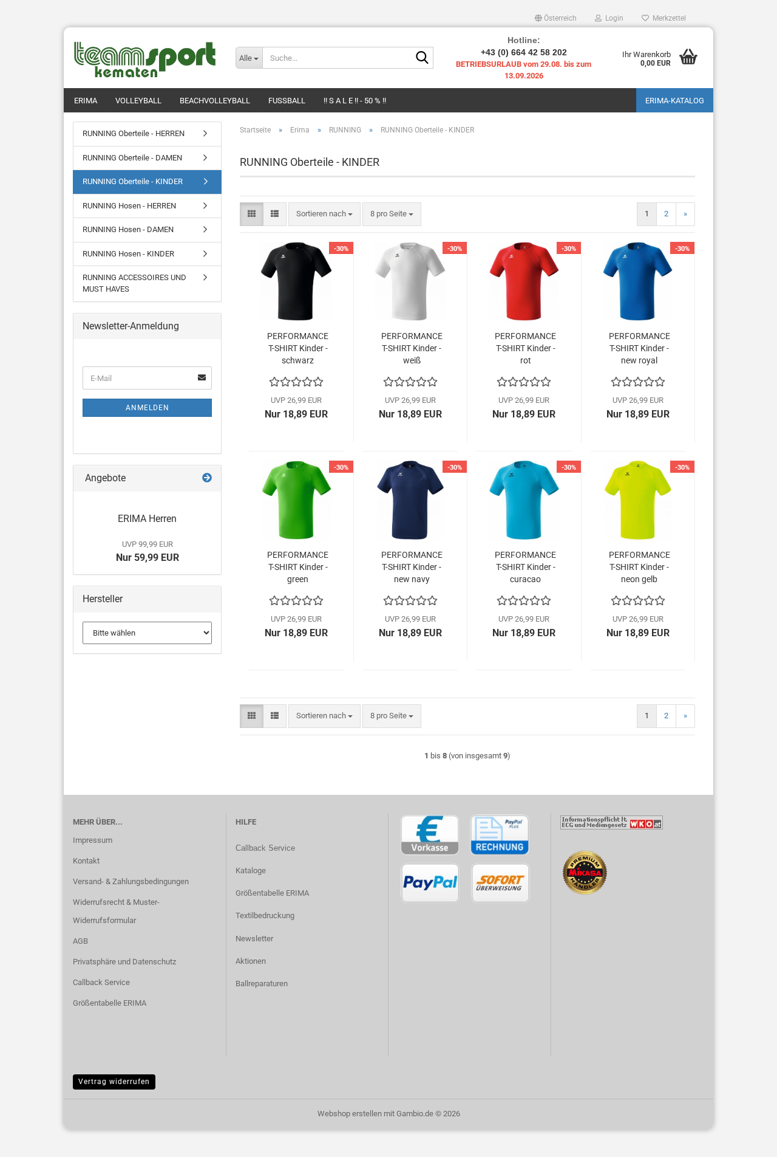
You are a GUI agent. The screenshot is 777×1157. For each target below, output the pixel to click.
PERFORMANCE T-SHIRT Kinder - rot (525, 348)
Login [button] (612, 18)
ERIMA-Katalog (674, 100)
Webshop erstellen (349, 1113)
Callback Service (101, 982)
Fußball (286, 100)
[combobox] (324, 214)
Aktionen (251, 961)
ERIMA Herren (147, 518)
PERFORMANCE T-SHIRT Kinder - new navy (412, 567)
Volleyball (138, 100)
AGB (80, 941)
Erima (85, 100)
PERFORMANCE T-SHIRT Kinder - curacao (525, 567)
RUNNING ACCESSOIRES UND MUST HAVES (134, 283)
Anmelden (147, 407)
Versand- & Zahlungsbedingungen (131, 881)
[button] (556, 18)
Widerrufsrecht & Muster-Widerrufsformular (116, 911)
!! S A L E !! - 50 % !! (355, 100)
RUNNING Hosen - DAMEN (128, 229)
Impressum (92, 840)
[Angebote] (207, 479)
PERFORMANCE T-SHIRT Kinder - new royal (639, 348)
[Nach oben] (743, 1139)
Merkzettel (667, 18)
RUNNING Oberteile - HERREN (134, 133)
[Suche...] (421, 58)
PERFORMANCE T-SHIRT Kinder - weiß (412, 348)
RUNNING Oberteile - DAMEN (132, 157)
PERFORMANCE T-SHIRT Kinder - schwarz (297, 348)
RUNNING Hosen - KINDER (128, 253)
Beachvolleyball (215, 100)
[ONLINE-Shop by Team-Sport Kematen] (145, 57)
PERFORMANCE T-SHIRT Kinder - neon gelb (639, 567)
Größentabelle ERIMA (109, 1003)
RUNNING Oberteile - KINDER (133, 181)
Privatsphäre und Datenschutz (124, 961)
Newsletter (254, 938)
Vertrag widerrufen (114, 1081)
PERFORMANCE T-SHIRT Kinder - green (297, 567)
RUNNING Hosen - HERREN (129, 205)
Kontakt (86, 860)
